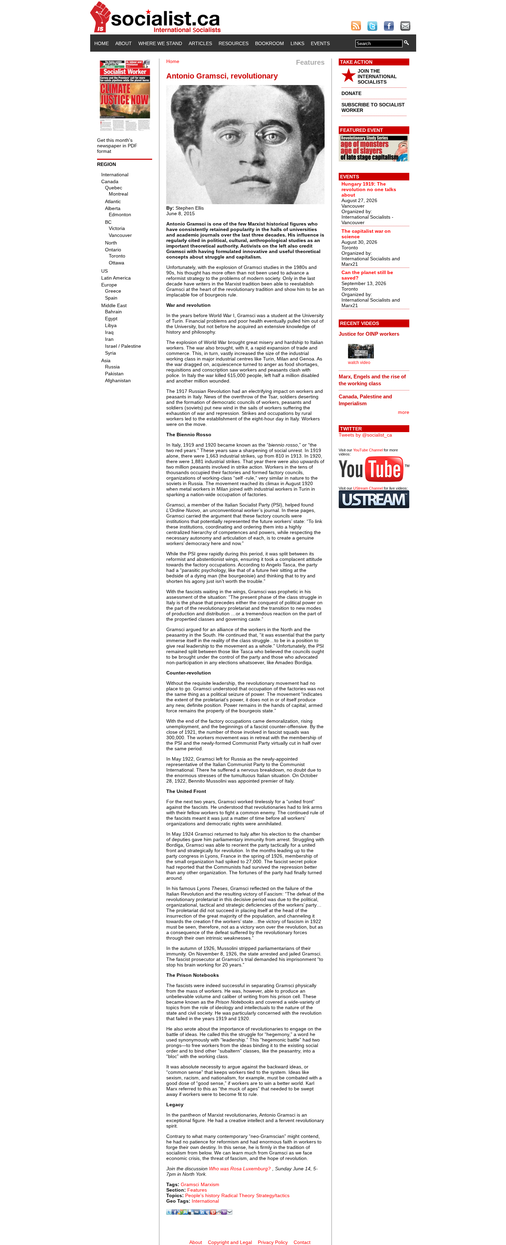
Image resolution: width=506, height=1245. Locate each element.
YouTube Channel (368, 450)
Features (197, 1190)
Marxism (210, 1184)
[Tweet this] (169, 1213)
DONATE (351, 93)
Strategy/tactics (272, 1195)
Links (297, 43)
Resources (234, 43)
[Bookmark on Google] (180, 1213)
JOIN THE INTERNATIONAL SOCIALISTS (377, 76)
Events (320, 43)
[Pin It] (213, 1213)
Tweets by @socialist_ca (365, 435)
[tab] (374, 333)
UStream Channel (368, 488)
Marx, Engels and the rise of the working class (372, 380)
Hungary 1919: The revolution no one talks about (368, 189)
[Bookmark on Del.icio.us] (191, 1213)
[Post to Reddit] (218, 1213)
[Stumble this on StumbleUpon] (185, 1213)
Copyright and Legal (230, 1242)
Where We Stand (160, 43)
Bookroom (269, 43)
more (403, 412)
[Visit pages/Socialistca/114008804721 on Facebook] (174, 1213)
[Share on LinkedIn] (202, 1213)
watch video (359, 362)
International (205, 1201)
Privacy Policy (273, 1242)
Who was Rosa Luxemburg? (240, 1168)
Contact (302, 1242)
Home (101, 43)
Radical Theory (237, 1195)
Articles (200, 43)
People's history (202, 1195)
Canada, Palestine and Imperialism (365, 400)
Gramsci (190, 1184)
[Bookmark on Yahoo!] (224, 1213)
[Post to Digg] (196, 1213)
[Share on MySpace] (207, 1213)
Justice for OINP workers (369, 334)
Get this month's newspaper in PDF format (117, 145)
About (123, 43)
